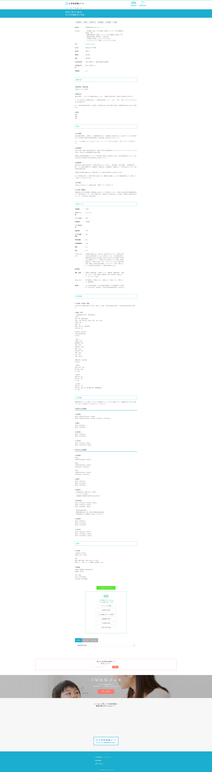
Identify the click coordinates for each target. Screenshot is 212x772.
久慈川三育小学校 (106, 627)
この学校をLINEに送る (106, 587)
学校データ (93, 22)
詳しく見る (106, 691)
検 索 (115, 667)
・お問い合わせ (98, 763)
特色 (86, 22)
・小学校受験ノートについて (102, 757)
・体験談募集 (98, 760)
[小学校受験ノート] (74, 3)
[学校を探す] (134, 3)
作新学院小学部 (106, 610)
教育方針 (79, 22)
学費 (115, 22)
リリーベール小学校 (106, 605)
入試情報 (109, 22)
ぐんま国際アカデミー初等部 (106, 614)
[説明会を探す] (142, 3)
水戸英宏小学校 (106, 623)
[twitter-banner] (106, 741)
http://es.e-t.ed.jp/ (90, 44)
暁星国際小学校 (106, 618)
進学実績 (101, 22)
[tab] (78, 640)
